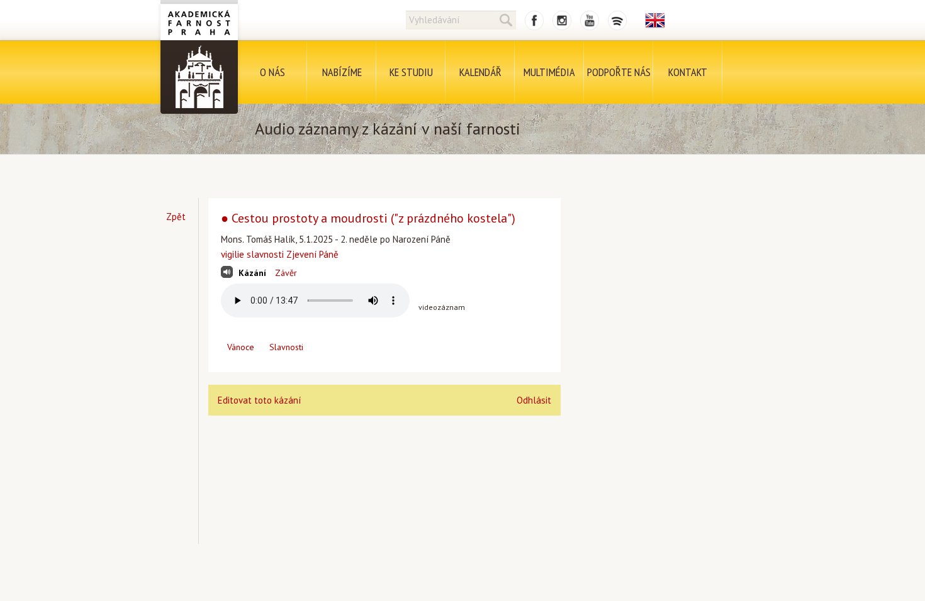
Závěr (286, 272)
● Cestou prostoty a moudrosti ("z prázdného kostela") (368, 218)
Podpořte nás (619, 72)
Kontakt (687, 72)
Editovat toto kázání (259, 400)
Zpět (176, 217)
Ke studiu (411, 72)
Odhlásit (534, 400)
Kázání (252, 272)
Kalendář (480, 72)
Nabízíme (342, 72)
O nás (272, 72)
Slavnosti (286, 347)
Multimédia (549, 72)
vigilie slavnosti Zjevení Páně (280, 254)
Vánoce (240, 347)
